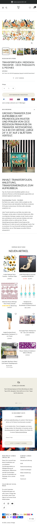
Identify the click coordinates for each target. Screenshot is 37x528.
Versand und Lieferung (26, 460)
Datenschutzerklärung (21, 432)
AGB (21, 463)
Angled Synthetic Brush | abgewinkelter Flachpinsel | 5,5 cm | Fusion (9, 334)
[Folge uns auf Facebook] (4, 504)
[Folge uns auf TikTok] (4, 508)
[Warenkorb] (34, 8)
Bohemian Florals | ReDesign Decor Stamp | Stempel (9, 302)
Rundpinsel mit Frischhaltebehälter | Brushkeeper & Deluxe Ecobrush (27, 303)
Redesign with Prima (9, 58)
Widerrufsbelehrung (25, 472)
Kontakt (22, 475)
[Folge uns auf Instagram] (8, 504)
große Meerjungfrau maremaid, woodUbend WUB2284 (27, 275)
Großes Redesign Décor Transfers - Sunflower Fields (9, 275)
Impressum (23, 479)
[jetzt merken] (16, 257)
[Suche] (6, 8)
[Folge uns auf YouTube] (12, 504)
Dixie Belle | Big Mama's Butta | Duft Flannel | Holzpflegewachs (9, 362)
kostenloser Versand (18, 73)
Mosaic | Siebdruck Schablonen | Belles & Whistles (27, 352)
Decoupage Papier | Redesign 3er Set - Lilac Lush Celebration (27, 331)
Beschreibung (6, 109)
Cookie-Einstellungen (25, 469)
